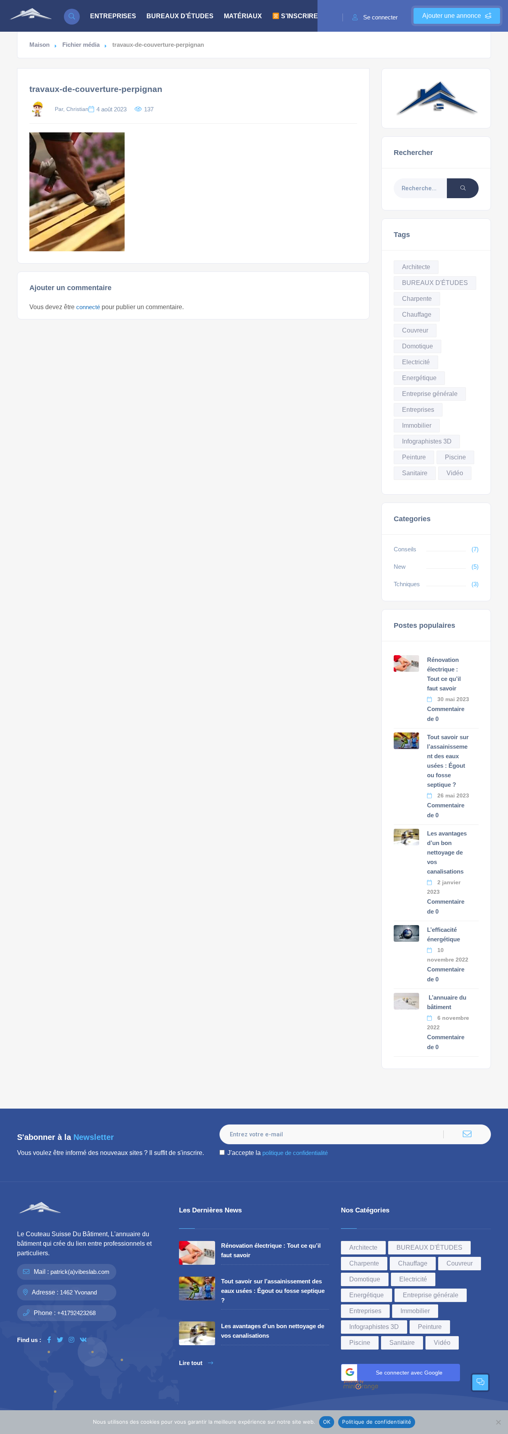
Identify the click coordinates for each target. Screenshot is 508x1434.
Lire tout (190, 1363)
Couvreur (415, 330)
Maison (39, 45)
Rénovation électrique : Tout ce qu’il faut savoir (271, 1250)
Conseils (405, 549)
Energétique (419, 378)
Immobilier (416, 425)
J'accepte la (277, 1152)
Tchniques (407, 584)
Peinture (414, 457)
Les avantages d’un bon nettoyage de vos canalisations (447, 852)
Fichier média (81, 45)
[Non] (498, 1422)
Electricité (416, 362)
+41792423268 (76, 1313)
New (400, 566)
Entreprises (418, 409)
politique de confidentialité (295, 1152)
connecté (88, 307)
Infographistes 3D (427, 441)
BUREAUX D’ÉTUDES (180, 16)
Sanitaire (414, 473)
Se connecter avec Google (409, 1372)
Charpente (417, 298)
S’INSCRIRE (298, 16)
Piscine (455, 457)
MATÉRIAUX (243, 16)
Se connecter (380, 17)
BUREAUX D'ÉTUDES (435, 282)
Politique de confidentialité (376, 1422)
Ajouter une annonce (451, 15)
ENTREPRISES (113, 16)
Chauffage (416, 314)
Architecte (416, 267)
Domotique (417, 346)
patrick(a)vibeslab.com (80, 1271)
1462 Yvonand (78, 1292)
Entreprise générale (430, 393)
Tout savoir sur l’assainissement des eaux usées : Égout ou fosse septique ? (273, 1291)
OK (327, 1422)
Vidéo (454, 473)
